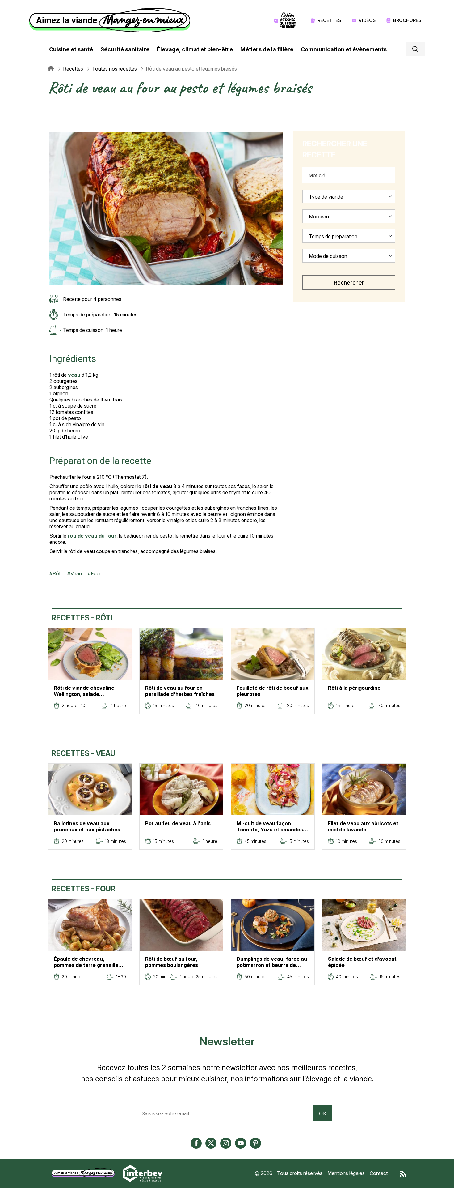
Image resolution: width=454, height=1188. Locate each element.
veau (74, 375)
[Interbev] (142, 1173)
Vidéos (367, 20)
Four (96, 573)
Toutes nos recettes (114, 69)
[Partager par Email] (52, 128)
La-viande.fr (51, 69)
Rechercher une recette (334, 149)
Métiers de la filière (266, 49)
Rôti (57, 573)
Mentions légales (346, 1173)
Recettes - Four (84, 888)
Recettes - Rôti (82, 617)
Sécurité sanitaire (124, 49)
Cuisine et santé (71, 49)
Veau (76, 573)
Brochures (407, 20)
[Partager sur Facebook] (52, 113)
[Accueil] (111, 20)
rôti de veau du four (92, 536)
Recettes (329, 20)
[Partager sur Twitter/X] (52, 106)
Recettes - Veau (84, 753)
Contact (379, 1173)
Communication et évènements (344, 49)
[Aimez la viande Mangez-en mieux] (85, 1173)
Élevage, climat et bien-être (195, 49)
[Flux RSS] (403, 1173)
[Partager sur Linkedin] (52, 121)
